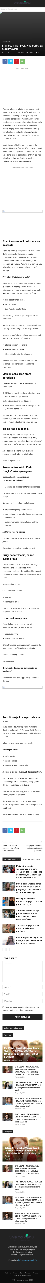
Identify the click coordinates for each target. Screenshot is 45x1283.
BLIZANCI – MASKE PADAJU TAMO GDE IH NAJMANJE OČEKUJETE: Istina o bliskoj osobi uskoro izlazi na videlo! (22, 1152)
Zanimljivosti (12, 9)
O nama (35, 1273)
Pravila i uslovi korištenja (22, 1275)
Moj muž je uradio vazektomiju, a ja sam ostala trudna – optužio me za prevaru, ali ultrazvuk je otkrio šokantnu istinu (29, 872)
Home (3, 9)
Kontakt (27, 1273)
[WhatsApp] (22, 61)
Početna (8, 1273)
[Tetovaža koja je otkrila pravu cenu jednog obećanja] (8, 928)
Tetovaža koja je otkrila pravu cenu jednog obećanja (27, 928)
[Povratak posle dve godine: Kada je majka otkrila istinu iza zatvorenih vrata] (8, 940)
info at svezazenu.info (27, 1260)
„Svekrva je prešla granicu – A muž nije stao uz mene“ (10, 848)
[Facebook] (5, 61)
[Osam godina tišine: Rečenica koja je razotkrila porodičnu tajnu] (8, 901)
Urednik (7, 53)
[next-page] (8, 949)
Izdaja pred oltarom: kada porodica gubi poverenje (34, 848)
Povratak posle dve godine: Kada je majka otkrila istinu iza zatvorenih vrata (29, 940)
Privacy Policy (17, 1273)
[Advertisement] (23, 87)
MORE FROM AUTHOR (31, 860)
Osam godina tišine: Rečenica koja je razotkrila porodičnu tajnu (29, 901)
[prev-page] (4, 949)
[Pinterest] (16, 61)
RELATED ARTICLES (12, 860)
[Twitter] (10, 61)
